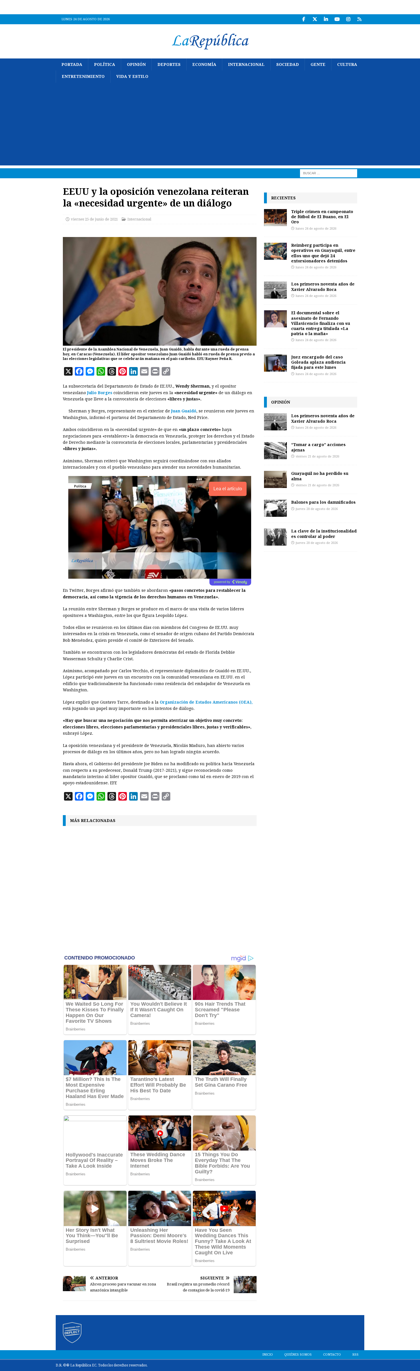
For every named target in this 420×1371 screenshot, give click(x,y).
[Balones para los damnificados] (275, 508)
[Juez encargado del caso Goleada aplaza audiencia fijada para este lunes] (275, 363)
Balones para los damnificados (323, 502)
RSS (355, 1354)
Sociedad (287, 64)
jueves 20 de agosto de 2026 (317, 509)
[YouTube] (337, 19)
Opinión (136, 64)
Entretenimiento (83, 76)
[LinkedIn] (326, 19)
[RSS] (359, 19)
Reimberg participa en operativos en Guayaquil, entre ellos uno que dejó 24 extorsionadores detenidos (323, 253)
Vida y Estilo (132, 76)
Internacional (246, 64)
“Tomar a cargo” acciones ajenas (318, 447)
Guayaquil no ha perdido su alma (319, 476)
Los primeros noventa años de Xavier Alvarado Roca (323, 286)
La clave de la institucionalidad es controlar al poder (324, 533)
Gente (318, 64)
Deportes (169, 64)
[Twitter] (315, 19)
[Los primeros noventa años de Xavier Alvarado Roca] (275, 290)
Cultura (347, 64)
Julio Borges (100, 392)
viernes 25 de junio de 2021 (94, 219)
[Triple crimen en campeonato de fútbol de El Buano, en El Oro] (275, 217)
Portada (71, 64)
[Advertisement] (210, 125)
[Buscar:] (328, 173)
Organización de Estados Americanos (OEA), (206, 702)
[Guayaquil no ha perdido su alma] (275, 479)
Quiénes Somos (298, 1354)
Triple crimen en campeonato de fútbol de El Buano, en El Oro (322, 216)
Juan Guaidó (183, 411)
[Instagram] (348, 19)
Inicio (267, 1354)
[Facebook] (304, 19)
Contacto (332, 1354)
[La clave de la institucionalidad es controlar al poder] (275, 537)
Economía (204, 64)
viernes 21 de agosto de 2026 (317, 456)
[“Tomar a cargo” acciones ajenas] (275, 450)
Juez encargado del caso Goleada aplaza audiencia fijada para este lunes (318, 362)
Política (104, 64)
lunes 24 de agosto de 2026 (316, 228)
